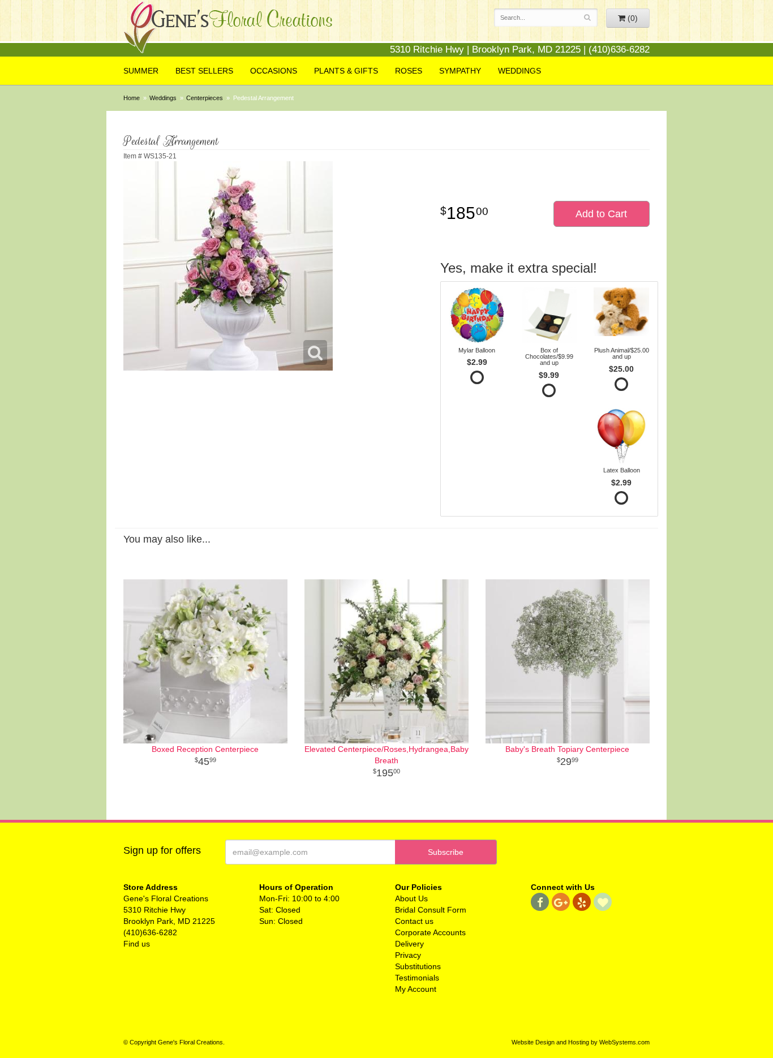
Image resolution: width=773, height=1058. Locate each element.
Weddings (519, 70)
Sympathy (460, 70)
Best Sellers (204, 70)
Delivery (409, 943)
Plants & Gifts (346, 70)
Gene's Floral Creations (228, 29)
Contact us (414, 921)
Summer (140, 70)
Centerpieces (204, 97)
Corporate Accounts (430, 932)
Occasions (273, 70)
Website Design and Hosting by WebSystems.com (581, 1042)
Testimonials (417, 977)
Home (131, 97)
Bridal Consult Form (430, 909)
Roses (408, 70)
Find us (136, 943)
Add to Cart (601, 214)
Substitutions (418, 966)
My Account (415, 989)
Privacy (408, 955)
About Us (411, 898)
